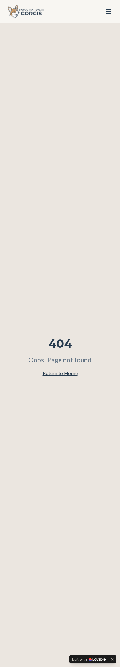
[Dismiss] (112, 659)
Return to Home (60, 373)
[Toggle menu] (108, 11)
